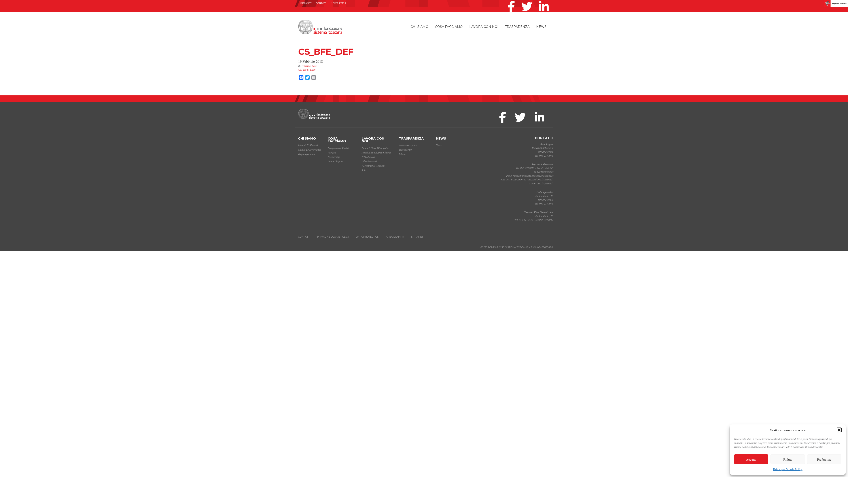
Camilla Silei (309, 66)
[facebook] (512, 1)
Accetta (751, 459)
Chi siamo (419, 27)
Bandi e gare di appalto (375, 148)
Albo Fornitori (369, 161)
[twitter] (528, 1)
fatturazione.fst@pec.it (540, 179)
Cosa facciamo (449, 27)
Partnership (334, 157)
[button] (839, 430)
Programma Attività (338, 148)
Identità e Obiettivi (308, 145)
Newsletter (338, 3)
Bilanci (402, 154)
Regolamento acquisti (373, 165)
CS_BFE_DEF (307, 69)
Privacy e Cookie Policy (788, 469)
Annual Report (335, 161)
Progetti (332, 152)
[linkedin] (545, 1)
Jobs (364, 170)
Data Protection (367, 236)
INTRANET (305, 3)
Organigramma (306, 154)
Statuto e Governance (309, 149)
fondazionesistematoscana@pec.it (533, 175)
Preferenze (824, 459)
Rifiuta (787, 459)
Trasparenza (517, 27)
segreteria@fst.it (543, 171)
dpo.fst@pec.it (544, 183)
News (541, 27)
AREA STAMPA (395, 236)
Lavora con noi (483, 27)
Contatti (321, 3)
